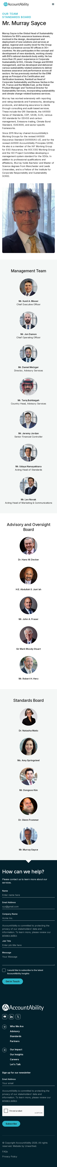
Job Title (6, 941)
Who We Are (17, 1026)
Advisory (15, 1031)
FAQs (5, 1151)
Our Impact (16, 1049)
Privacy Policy (9, 1156)
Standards (15, 1036)
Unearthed (30, 1146)
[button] (53, 4)
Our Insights (16, 1054)
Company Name (10, 914)
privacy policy (9, 935)
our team (10, 13)
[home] (15, 4)
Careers (14, 1059)
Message (6, 952)
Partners (15, 1041)
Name (5, 891)
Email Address (9, 902)
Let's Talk (15, 1064)
